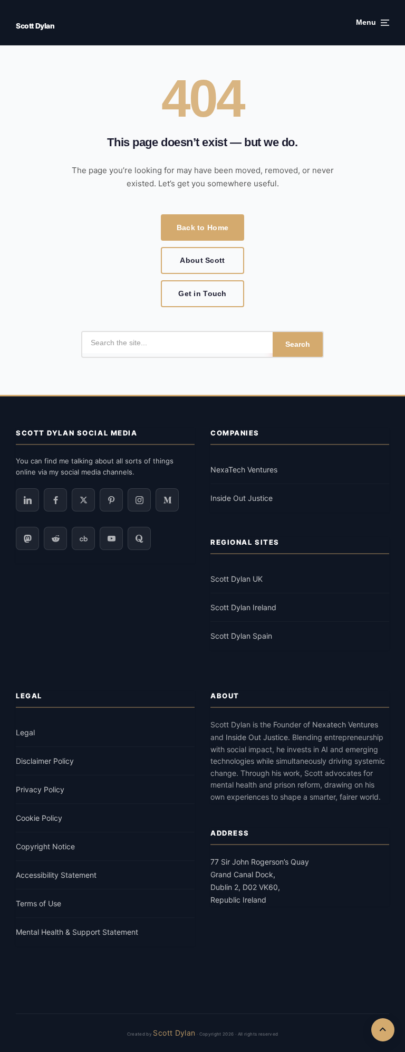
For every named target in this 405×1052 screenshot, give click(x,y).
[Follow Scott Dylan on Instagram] (139, 499)
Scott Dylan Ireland (243, 607)
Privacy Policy (40, 789)
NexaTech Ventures (243, 469)
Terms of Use (38, 903)
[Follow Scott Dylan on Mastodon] (27, 538)
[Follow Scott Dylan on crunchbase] (83, 538)
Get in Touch (202, 293)
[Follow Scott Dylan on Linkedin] (27, 499)
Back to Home (202, 227)
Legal (25, 732)
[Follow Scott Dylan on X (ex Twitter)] (83, 499)
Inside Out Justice (241, 498)
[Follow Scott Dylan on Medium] (167, 499)
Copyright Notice (45, 846)
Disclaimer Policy (45, 760)
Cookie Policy (39, 817)
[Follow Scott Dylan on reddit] (55, 538)
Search (297, 344)
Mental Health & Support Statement (77, 931)
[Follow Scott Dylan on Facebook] (55, 499)
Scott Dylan (35, 26)
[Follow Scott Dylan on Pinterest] (111, 499)
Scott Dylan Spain (241, 635)
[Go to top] (382, 1029)
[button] (372, 23)
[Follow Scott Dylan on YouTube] (111, 538)
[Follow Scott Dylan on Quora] (139, 538)
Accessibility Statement (56, 874)
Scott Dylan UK (236, 578)
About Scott (202, 260)
